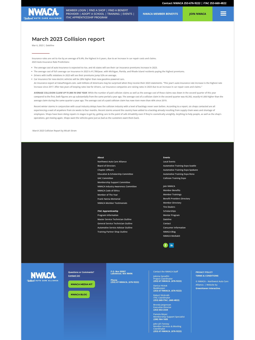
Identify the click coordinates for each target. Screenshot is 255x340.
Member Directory (172, 202)
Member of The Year (108, 194)
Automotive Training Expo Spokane (180, 169)
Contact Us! (74, 275)
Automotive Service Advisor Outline (115, 227)
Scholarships (169, 211)
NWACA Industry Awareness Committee (117, 186)
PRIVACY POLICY (204, 272)
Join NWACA (169, 186)
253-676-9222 (192, 3)
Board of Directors (107, 165)
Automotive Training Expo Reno (178, 174)
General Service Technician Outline (115, 223)
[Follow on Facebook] (165, 245)
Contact (167, 223)
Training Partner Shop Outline (113, 231)
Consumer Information (174, 227)
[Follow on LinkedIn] (171, 245)
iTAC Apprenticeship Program (86, 17)
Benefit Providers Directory (176, 198)
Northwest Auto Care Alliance (112, 161)
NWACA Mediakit (171, 235)
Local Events (169, 161)
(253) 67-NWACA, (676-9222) (167, 281)
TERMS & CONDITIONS (207, 275)
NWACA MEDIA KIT (81, 284)
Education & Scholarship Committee (115, 174)
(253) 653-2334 (160, 309)
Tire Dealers (169, 206)
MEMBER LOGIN (76, 10)
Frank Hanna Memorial (109, 198)
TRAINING (113, 14)
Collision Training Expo (174, 178)
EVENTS (127, 14)
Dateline (50, 45)
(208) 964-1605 (160, 319)
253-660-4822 (218, 3)
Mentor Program (171, 215)
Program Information (108, 215)
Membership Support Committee (114, 182)
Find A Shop (97, 10)
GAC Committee (105, 178)
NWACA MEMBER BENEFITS (160, 14)
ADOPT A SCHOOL (93, 14)
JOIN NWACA (197, 14)
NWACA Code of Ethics (109, 190)
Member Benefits (171, 190)
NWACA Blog (169, 231)
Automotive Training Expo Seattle (179, 165)
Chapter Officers (106, 169)
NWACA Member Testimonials (112, 203)
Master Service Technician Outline (114, 219)
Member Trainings (172, 194)
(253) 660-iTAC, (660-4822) (166, 300)
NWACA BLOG (79, 294)
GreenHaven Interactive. (208, 288)
